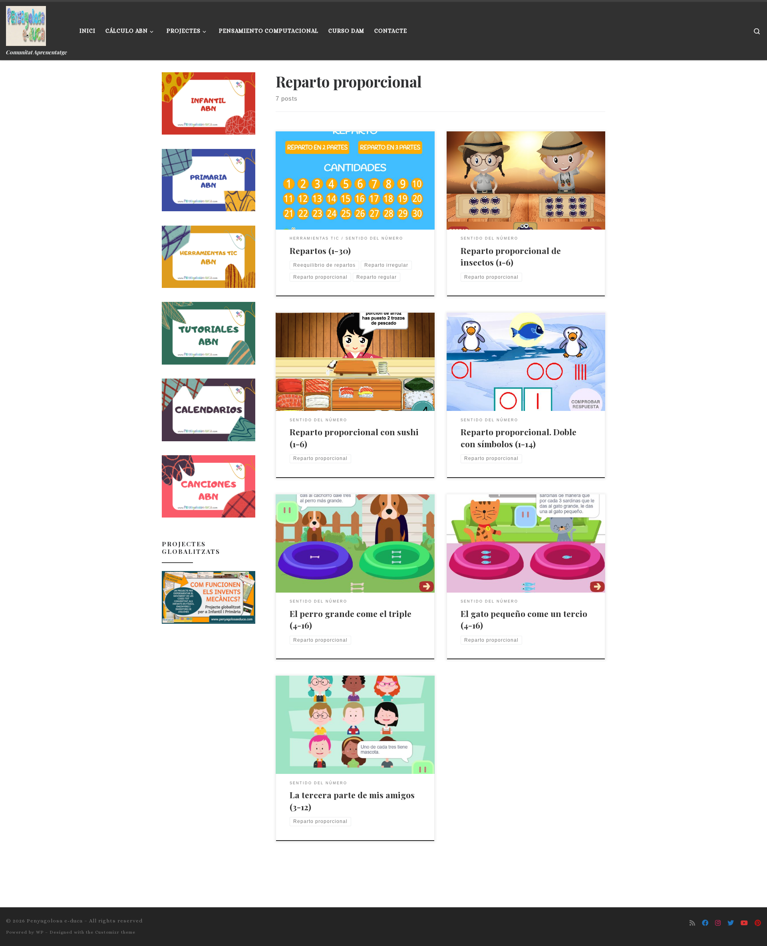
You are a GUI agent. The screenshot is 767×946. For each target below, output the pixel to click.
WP (40, 932)
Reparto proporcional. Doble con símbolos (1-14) (518, 437)
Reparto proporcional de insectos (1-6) (511, 256)
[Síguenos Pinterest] (758, 923)
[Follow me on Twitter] (730, 923)
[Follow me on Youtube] (744, 923)
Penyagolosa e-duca (55, 921)
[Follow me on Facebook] (705, 923)
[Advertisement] (208, 757)
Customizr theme (115, 932)
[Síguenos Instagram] (718, 923)
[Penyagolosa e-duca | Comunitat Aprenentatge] (26, 24)
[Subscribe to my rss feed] (692, 923)
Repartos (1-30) (320, 250)
